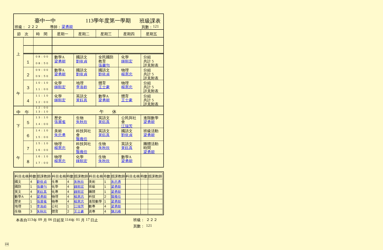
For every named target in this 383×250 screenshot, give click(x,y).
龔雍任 (81, 139)
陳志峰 (116, 211)
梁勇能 (60, 74)
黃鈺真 (104, 122)
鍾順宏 (127, 61)
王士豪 (104, 87)
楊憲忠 (127, 87)
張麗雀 (60, 122)
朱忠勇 (60, 135)
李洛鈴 (81, 87)
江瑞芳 (79, 206)
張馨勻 (104, 65)
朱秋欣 (81, 122)
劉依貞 (104, 74)
